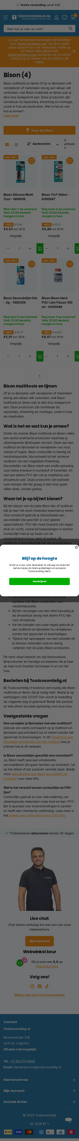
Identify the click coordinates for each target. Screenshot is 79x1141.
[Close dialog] (76, 547)
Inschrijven (39, 581)
